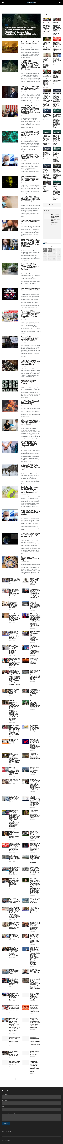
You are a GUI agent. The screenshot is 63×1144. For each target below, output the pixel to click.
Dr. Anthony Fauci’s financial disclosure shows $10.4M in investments (35, 971)
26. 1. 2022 (12, 736)
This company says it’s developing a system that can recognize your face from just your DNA (30, 178)
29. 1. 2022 (12, 622)
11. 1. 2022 (56, 128)
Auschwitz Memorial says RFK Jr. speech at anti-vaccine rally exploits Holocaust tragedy (30, 339)
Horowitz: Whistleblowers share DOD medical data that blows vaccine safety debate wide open (30, 199)
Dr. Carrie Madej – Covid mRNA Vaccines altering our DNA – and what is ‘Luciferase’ (30, 133)
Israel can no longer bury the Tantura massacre (30, 221)
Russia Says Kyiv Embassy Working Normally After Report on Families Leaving (35, 870)
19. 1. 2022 (12, 939)
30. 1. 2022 (12, 597)
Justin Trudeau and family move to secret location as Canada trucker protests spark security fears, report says (35, 593)
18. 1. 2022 (33, 975)
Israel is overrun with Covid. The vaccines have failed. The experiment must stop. (30, 512)
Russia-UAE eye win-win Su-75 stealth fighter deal (35, 900)
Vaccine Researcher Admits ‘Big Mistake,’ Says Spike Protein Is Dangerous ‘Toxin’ (29, 443)
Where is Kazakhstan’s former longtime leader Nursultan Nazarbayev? (14, 857)
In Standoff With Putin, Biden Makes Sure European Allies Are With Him (30, 467)
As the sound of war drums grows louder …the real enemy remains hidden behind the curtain (14, 634)
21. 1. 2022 (33, 874)
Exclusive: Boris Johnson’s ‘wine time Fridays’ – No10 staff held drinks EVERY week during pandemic (35, 925)
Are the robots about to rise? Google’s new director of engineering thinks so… (34, 581)
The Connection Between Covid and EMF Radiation (30, 289)
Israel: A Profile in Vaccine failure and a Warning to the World (14, 580)
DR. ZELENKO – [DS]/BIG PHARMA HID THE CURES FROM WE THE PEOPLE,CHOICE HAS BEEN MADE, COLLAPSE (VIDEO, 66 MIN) (35, 1066)
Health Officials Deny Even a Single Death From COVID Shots (14, 691)
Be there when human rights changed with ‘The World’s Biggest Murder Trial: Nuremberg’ (30, 362)
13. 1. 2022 (56, 108)
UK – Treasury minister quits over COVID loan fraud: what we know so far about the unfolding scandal (14, 649)
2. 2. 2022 (8, 37)
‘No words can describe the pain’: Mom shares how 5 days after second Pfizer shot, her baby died (34, 938)
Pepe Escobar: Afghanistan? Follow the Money (46, 189)
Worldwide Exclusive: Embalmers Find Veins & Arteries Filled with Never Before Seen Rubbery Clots (35, 605)
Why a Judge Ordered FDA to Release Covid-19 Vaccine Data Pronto (14, 798)
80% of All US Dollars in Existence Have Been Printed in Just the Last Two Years (35, 728)
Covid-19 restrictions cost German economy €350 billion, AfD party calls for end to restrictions (14, 617)
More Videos (52, 205)
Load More (21, 1079)
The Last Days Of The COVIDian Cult (14, 781)
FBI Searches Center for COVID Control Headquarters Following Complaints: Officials (35, 692)
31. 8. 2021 (56, 201)
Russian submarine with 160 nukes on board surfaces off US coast (14, 971)
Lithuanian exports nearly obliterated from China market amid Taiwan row (35, 756)
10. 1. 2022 (46, 146)
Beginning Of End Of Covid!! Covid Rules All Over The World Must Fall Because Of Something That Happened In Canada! (35, 743)
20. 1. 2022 (33, 914)
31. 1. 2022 (24, 494)
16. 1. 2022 (12, 1057)
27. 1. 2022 (33, 681)
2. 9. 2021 (46, 193)
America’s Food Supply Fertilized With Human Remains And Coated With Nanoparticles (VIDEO (14, 846)
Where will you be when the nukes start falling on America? (34, 661)
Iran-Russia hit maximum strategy (13, 740)
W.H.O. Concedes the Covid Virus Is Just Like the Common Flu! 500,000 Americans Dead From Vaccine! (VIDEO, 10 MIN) (14, 758)
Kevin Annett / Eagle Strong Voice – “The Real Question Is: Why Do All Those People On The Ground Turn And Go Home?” (30, 314)
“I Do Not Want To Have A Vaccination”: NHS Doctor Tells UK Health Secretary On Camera (46, 139)
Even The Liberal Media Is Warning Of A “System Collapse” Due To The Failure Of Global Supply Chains (57, 174)
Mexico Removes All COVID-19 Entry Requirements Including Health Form (14, 1040)
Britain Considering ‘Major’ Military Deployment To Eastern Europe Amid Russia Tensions (30, 266)
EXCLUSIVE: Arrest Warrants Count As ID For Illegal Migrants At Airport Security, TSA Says (14, 771)
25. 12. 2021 (46, 158)
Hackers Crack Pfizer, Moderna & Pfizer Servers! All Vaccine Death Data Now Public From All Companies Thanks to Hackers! (35, 1041)
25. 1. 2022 (33, 760)
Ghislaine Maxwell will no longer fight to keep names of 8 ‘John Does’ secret (14, 1008)
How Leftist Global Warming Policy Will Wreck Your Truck (14, 900)
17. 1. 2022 (12, 1012)
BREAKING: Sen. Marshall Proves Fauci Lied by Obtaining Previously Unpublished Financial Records (14, 883)
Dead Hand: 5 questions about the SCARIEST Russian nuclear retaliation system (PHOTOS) (35, 858)
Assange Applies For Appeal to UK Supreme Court (46, 154)
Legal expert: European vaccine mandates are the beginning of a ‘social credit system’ (35, 814)
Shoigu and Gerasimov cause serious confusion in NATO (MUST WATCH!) (13, 605)
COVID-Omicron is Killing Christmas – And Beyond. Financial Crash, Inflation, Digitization (56, 156)
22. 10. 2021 (46, 180)
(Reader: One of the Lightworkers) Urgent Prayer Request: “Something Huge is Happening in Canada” (35, 635)
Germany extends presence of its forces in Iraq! (30, 558)
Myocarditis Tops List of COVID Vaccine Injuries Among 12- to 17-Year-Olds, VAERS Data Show (34, 1009)
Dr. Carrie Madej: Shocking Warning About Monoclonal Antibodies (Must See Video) (14, 925)
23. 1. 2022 (33, 819)
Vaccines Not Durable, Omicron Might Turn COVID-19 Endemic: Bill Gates (14, 982)
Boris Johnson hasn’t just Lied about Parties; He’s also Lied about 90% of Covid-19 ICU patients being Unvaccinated (35, 1023)
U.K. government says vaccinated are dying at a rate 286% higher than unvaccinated (30, 422)
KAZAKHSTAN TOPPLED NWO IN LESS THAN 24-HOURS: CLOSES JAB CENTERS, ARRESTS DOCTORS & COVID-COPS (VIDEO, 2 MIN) (57, 121)
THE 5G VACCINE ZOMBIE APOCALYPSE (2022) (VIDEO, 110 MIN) (14, 1053)
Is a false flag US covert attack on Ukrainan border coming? (30, 402)
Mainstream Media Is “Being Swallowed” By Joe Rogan (14, 1062)
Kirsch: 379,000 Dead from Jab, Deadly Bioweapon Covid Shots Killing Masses (34, 996)
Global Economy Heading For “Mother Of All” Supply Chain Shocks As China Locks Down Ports (14, 870)
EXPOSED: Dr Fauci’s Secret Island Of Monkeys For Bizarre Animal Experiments (34, 910)
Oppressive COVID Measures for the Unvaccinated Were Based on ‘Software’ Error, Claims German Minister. (35, 649)
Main (7, 25)
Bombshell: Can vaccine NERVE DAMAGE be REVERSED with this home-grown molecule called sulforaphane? (30, 489)
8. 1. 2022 (56, 146)
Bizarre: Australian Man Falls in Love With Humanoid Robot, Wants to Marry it (14, 834)
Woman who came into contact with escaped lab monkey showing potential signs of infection (35, 704)
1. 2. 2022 (24, 248)
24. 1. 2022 (12, 802)
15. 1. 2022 (12, 1066)
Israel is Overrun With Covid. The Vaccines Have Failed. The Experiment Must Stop (30, 157)
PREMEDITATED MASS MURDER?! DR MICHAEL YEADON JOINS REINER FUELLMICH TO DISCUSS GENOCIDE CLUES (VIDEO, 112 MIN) (57, 100)
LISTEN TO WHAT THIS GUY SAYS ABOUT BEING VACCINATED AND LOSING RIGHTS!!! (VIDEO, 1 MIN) (57, 139)
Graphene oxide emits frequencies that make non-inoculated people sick (14, 996)
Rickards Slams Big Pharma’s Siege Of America (28, 381)
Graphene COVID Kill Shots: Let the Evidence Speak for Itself (14, 936)
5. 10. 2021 (56, 180)
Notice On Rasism (6, 1131)
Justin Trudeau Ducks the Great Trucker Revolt (30, 42)
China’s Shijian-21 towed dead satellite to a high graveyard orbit (30, 534)
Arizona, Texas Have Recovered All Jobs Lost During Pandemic (35, 770)
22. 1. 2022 (33, 852)
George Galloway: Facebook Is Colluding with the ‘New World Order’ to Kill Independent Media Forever (47, 174)
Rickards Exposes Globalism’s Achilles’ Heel (34, 1052)
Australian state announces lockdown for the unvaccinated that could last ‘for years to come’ (35, 846)
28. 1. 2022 (33, 655)
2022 (52, 246)
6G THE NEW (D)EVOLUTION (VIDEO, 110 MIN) (47, 116)
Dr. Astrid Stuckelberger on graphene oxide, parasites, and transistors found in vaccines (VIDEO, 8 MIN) (14, 951)
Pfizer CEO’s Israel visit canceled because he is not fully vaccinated (30, 87)
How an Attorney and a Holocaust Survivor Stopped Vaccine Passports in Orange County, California (14, 662)
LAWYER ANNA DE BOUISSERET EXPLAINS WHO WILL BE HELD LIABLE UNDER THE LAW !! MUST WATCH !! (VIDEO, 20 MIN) (14, 729)
